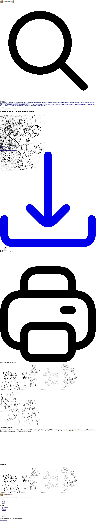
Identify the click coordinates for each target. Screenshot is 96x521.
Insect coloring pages (18, 105)
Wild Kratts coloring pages (27, 113)
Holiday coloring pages (14, 104)
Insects (3, 503)
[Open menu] (0, 100)
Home (3, 107)
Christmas (4, 509)
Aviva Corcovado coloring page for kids (76, 430)
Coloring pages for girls (22, 104)
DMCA (3, 515)
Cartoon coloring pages (31, 104)
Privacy (1, 520)
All (0, 104)
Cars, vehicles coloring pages (50, 104)
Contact (3, 516)
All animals (4, 502)
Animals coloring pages (9, 105)
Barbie (3, 508)
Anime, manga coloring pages (77, 104)
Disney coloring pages (5, 104)
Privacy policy (4, 514)
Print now (5, 250)
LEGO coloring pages (34, 105)
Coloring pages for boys (40, 104)
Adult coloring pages (42, 105)
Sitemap (6, 520)
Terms (4, 520)
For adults (4, 510)
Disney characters (5, 507)
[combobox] (5, 99)
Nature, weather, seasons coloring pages (64, 104)
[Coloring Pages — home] (7, 2)
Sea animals (4, 500)
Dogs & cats (4, 501)
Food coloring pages (26, 105)
